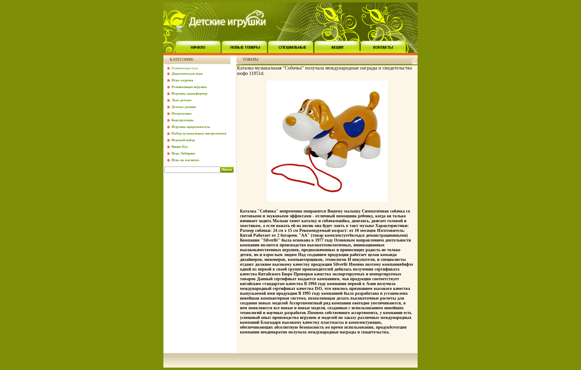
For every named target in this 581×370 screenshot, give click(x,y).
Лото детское (182, 100)
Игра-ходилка (182, 80)
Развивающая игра (185, 68)
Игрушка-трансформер (189, 93)
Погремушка (182, 113)
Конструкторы (183, 120)
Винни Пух (180, 146)
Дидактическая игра (187, 73)
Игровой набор (183, 140)
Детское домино (184, 107)
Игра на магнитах (185, 160)
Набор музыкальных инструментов (199, 133)
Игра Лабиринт (183, 153)
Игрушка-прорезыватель (191, 126)
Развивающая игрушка (189, 87)
